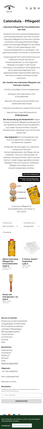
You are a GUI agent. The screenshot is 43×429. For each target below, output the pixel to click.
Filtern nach (7, 223)
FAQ (3, 342)
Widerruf (5, 355)
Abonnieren (21, 401)
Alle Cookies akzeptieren (22, 425)
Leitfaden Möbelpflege (11, 329)
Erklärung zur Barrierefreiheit (14, 321)
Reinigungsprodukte (10, 332)
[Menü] (39, 8)
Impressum (6, 353)
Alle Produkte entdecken (12, 326)
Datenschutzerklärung (12, 391)
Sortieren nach (29, 223)
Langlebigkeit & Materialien (13, 324)
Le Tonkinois (6, 337)
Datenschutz (7, 350)
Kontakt (4, 340)
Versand (4, 358)
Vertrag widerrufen (9, 363)
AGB (3, 361)
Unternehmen (7, 334)
